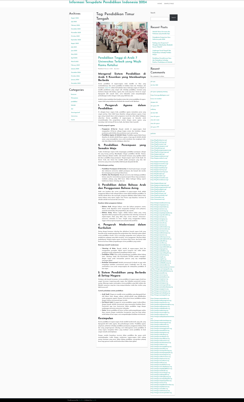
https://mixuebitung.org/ (158, 148)
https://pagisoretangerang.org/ (160, 185)
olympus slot (154, 102)
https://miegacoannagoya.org (159, 283)
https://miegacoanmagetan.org (160, 332)
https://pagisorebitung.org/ (159, 165)
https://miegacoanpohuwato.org (160, 302)
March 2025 (74, 61)
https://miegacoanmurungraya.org (161, 322)
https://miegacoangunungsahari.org (161, 380)
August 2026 (75, 18)
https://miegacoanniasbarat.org (160, 330)
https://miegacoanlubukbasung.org (161, 263)
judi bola (153, 133)
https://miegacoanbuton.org (159, 344)
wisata (73, 119)
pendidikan (74, 101)
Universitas (74, 116)
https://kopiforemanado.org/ (159, 195)
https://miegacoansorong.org (159, 275)
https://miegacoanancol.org (159, 382)
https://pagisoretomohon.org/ (159, 163)
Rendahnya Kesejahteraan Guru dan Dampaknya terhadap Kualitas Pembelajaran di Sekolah (162, 60)
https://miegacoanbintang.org (159, 310)
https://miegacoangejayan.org (159, 205)
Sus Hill (94, 400)
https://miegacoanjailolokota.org (160, 364)
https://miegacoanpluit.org (158, 259)
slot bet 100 (154, 113)
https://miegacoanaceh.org (158, 223)
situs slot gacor (155, 116)
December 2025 (76, 29)
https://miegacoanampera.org (159, 231)
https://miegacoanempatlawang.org (161, 350)
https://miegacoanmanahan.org (160, 298)
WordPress (81, 400)
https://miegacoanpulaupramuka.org (161, 213)
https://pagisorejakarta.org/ (159, 158)
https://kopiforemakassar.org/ (159, 179)
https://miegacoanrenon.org (159, 209)
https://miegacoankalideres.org (160, 251)
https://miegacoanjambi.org (159, 273)
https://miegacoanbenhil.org (159, 241)
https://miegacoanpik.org (158, 257)
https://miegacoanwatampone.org (161, 354)
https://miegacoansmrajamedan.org (161, 392)
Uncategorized (75, 112)
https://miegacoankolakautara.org (161, 261)
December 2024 (76, 72)
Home (159, 3)
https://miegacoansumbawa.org (160, 360)
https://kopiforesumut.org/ (158, 144)
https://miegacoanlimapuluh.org (160, 374)
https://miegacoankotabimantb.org (161, 239)
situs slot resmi (155, 120)
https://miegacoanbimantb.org (160, 324)
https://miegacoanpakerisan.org (160, 386)
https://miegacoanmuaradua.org (160, 265)
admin (117, 68)
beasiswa (73, 94)
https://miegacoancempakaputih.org (161, 378)
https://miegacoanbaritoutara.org (161, 356)
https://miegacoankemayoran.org (160, 237)
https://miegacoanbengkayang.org (161, 376)
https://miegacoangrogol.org (159, 249)
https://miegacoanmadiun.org (159, 388)
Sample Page (169, 3)
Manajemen (74, 98)
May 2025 (74, 54)
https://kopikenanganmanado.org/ (161, 187)
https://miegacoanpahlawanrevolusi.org (162, 384)
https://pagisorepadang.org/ (159, 167)
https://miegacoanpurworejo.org (160, 358)
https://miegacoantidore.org (159, 221)
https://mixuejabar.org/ (157, 197)
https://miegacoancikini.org (159, 243)
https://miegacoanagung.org (159, 219)
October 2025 (75, 36)
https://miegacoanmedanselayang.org (162, 287)
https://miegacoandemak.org (159, 370)
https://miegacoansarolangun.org (160, 372)
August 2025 (75, 43)
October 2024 (75, 76)
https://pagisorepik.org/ (158, 154)
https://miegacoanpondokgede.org (161, 253)
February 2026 (75, 25)
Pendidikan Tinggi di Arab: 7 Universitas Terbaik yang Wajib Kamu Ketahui (119, 61)
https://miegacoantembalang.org (160, 293)
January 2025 (75, 69)
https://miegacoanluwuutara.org (160, 340)
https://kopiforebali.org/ (158, 191)
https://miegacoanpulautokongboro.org (162, 304)
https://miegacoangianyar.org (159, 279)
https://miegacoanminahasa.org (160, 277)
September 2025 (76, 40)
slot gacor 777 (155, 106)
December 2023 (76, 83)
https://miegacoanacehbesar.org (160, 338)
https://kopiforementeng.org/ (159, 171)
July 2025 (74, 47)
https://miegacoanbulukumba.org (160, 308)
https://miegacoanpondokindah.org (161, 247)
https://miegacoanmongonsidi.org (160, 285)
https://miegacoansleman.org (159, 281)
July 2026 (74, 21)
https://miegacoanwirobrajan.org (160, 291)
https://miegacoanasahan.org (159, 348)
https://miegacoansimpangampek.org (161, 352)
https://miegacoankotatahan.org (160, 227)
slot (72, 109)
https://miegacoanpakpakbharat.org (161, 368)
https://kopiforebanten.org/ (159, 140)
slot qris (153, 81)
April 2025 (74, 58)
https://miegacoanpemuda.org (159, 207)
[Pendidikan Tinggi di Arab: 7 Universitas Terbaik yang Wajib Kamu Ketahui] (122, 37)
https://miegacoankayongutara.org (161, 300)
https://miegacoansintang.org (159, 211)
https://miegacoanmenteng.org (160, 255)
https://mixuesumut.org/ (158, 199)
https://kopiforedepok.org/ (158, 189)
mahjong (153, 109)
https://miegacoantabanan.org (160, 336)
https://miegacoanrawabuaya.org (160, 245)
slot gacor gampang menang (159, 91)
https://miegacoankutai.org (159, 362)
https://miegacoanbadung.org (159, 334)
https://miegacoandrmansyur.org (160, 390)
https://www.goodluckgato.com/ (160, 95)
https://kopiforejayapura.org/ (159, 146)
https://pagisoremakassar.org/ (159, 156)
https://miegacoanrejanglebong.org (161, 346)
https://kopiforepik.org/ (157, 173)
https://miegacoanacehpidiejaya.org (161, 366)
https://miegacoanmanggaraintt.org (161, 328)
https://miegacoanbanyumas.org (160, 306)
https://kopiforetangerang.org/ (160, 152)
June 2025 (74, 50)
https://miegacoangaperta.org (159, 289)
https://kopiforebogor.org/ (158, 193)
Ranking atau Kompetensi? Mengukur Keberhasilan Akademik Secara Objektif (162, 45)
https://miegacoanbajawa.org (159, 314)
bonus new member (156, 98)
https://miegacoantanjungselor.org (162, 269)
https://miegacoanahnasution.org (160, 203)
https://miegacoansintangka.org (160, 312)
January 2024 (75, 79)
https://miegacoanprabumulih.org (160, 215)
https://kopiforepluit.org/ (158, 175)
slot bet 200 (154, 85)
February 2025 (75, 65)
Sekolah (73, 105)
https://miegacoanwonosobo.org (160, 229)
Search (153, 13)
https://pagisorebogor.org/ (158, 183)
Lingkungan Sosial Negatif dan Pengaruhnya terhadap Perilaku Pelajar (161, 52)
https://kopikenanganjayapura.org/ (161, 150)
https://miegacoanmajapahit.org (160, 295)
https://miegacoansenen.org (159, 235)
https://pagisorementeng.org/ (159, 161)
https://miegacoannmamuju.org (160, 326)
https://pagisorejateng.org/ (159, 169)
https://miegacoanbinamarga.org (160, 233)
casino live (108, 88)
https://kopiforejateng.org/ (159, 142)
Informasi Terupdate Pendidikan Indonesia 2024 (108, 2)
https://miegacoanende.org (158, 217)
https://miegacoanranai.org (159, 225)
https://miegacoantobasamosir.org (161, 342)
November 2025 (76, 32)
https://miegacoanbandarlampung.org (162, 271)
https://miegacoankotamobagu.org (161, 320)
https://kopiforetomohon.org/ (159, 177)
